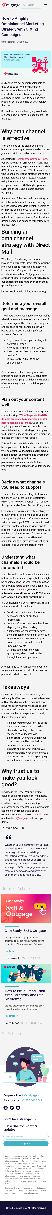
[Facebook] (18, 1108)
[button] (45, 5)
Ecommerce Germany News (31, 158)
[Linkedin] (5, 1108)
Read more (10, 951)
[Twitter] (12, 1108)
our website (39, 814)
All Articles (11, 1033)
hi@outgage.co (23, 818)
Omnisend (21, 589)
